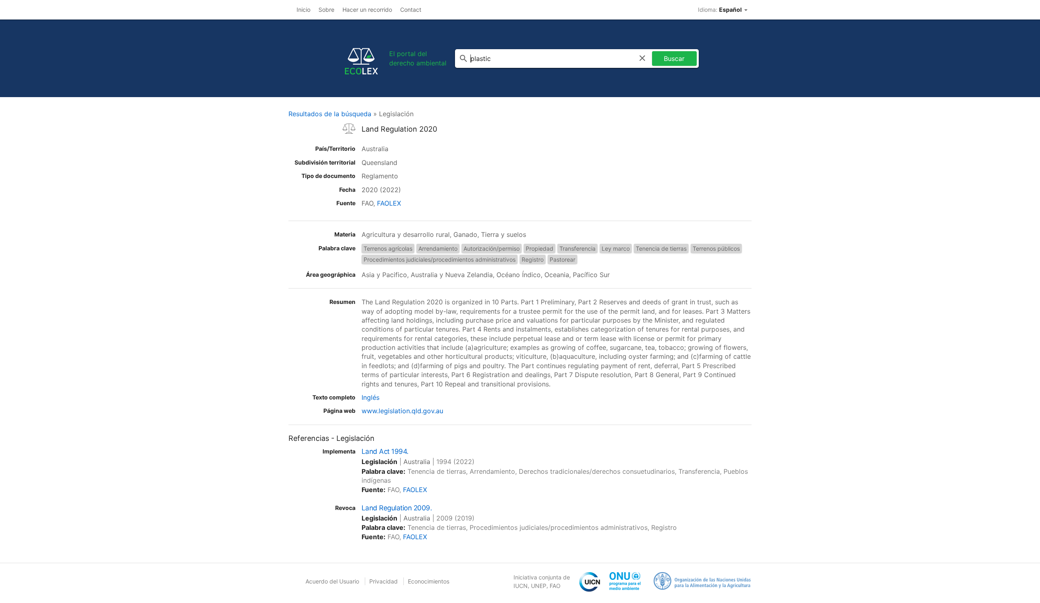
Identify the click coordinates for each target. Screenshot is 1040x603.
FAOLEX (389, 203)
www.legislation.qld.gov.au (402, 411)
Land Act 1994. (385, 451)
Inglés (370, 397)
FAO (555, 585)
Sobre (326, 9)
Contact (410, 9)
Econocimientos (428, 581)
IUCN (521, 585)
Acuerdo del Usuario (332, 581)
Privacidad (383, 581)
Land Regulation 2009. (397, 508)
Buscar (674, 58)
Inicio (303, 9)
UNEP (538, 585)
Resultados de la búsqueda (329, 114)
